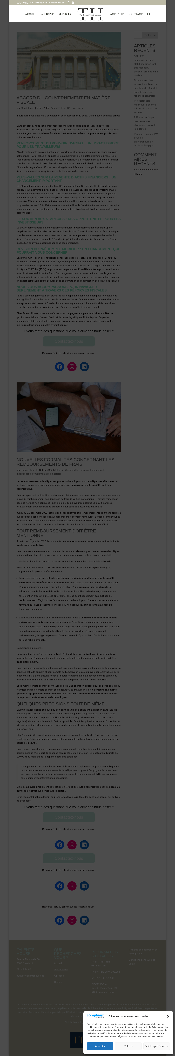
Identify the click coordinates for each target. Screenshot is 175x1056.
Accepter (100, 1046)
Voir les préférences (156, 1046)
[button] (168, 1016)
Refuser (128, 1046)
